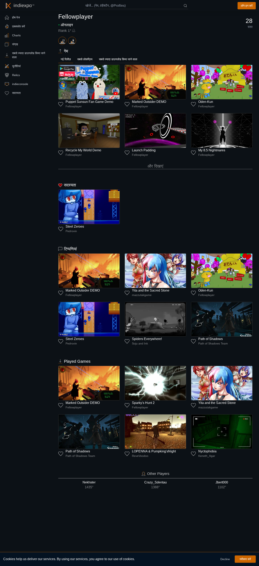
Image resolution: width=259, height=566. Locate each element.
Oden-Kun (205, 101)
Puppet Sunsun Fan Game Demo (89, 101)
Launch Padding (144, 150)
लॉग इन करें (247, 5)
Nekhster (89, 485)
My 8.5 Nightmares (211, 150)
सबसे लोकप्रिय (84, 59)
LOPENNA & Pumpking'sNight (154, 451)
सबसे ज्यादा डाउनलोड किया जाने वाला (118, 59)
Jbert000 (221, 485)
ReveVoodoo (140, 455)
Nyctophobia (207, 451)
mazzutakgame (142, 295)
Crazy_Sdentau (155, 485)
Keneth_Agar (206, 455)
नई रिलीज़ (66, 59)
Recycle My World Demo (83, 150)
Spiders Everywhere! (147, 339)
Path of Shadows (210, 339)
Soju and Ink (140, 343)
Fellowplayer (74, 106)
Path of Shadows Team (213, 343)
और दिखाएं (155, 166)
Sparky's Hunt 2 (143, 403)
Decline (225, 559)
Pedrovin (71, 231)
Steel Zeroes (75, 226)
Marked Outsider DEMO (149, 101)
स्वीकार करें (245, 559)
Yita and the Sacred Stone (150, 290)
